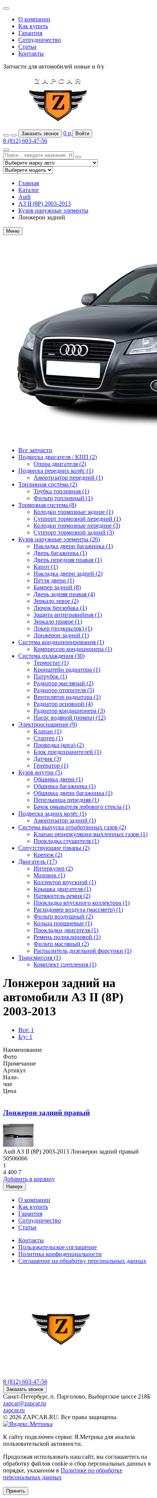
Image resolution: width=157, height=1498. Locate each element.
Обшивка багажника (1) (65, 786)
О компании (34, 19)
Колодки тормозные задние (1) (73, 512)
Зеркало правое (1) (58, 621)
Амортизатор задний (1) (65, 820)
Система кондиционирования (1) (61, 642)
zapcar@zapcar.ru (24, 1403)
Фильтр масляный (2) (61, 944)
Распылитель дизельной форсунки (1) (82, 950)
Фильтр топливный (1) (63, 498)
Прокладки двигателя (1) (66, 930)
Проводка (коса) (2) (59, 745)
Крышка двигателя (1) (62, 889)
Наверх (14, 1186)
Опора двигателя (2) (60, 464)
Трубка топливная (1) (61, 491)
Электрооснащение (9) (47, 724)
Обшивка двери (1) (58, 779)
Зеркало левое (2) (56, 601)
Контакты (31, 53)
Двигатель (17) (37, 861)
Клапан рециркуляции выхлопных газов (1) (90, 834)
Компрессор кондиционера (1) (73, 649)
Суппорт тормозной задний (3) (74, 532)
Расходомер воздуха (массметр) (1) (78, 909)
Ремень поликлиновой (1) (67, 937)
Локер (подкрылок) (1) (63, 628)
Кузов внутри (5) (40, 772)
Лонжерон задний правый (46, 1113)
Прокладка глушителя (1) (66, 841)
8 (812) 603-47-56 (25, 141)
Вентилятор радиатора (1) (67, 697)
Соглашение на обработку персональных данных (82, 1261)
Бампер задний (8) (57, 587)
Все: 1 (26, 1030)
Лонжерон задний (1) (61, 635)
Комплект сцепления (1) (65, 964)
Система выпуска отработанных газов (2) (72, 827)
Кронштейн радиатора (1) (67, 669)
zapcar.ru (14, 1410)
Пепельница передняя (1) (66, 800)
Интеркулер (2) (53, 868)
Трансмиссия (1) (39, 957)
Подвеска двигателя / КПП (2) (57, 457)
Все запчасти (35, 450)
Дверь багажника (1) (60, 553)
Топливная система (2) (47, 484)
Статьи (27, 46)
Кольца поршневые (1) (63, 923)
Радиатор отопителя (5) (64, 690)
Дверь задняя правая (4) (64, 594)
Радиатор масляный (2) (63, 683)
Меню (12, 231)
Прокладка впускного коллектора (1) (82, 902)
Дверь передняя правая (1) (68, 560)
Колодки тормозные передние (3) (77, 525)
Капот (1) (46, 566)
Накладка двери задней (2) (68, 573)
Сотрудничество (39, 40)
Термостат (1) (51, 662)
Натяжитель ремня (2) (62, 896)
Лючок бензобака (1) (60, 608)
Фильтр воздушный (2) (63, 916)
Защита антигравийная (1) (68, 614)
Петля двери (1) (54, 580)
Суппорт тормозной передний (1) (77, 518)
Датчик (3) (47, 758)
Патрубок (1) (50, 676)
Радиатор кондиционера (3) (69, 710)
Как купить (33, 26)
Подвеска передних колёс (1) (55, 470)
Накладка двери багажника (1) (73, 546)
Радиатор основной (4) (63, 704)
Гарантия (30, 33)
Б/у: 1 (25, 1037)
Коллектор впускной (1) (65, 882)
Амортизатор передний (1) (68, 477)
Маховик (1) (49, 875)
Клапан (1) (47, 731)
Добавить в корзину (29, 1179)
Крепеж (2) (48, 854)
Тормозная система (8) (47, 505)
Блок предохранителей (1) (67, 752)
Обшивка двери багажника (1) (73, 793)
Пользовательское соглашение (57, 1247)
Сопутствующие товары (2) (54, 848)
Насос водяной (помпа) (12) (70, 717)
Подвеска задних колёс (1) (52, 813)
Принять (15, 1491)
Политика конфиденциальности (60, 1254)
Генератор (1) (51, 765)
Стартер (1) (48, 738)
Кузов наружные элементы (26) (59, 539)
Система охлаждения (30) (51, 656)
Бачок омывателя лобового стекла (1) (82, 806)
